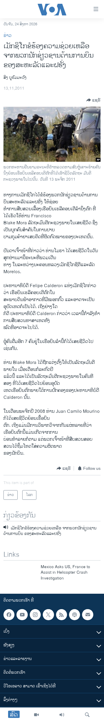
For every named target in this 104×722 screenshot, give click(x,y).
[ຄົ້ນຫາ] (87, 714)
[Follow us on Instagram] (35, 614)
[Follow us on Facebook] (8, 614)
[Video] (36, 714)
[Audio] (61, 714)
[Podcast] (74, 614)
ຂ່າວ (7, 36)
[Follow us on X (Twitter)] (48, 614)
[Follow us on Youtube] (21, 614)
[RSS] (61, 614)
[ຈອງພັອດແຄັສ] (87, 614)
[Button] (93, 100)
